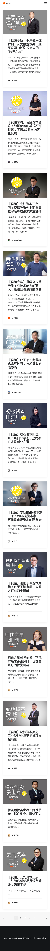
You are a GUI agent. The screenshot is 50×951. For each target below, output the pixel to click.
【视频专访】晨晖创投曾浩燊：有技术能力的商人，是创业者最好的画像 (25, 285)
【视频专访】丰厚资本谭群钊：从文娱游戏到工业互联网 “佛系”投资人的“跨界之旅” (25, 46)
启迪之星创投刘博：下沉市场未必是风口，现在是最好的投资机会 (25, 661)
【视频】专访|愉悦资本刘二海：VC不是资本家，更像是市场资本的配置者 (25, 516)
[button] (45, 3)
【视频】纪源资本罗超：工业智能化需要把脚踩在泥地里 (25, 735)
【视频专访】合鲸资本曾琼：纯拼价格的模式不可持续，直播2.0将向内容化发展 (25, 127)
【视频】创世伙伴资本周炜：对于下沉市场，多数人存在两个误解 (25, 587)
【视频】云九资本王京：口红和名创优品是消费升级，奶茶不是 (25, 880)
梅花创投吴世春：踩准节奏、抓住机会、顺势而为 (25, 812)
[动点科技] (7, 3)
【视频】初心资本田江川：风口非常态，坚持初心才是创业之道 (25, 438)
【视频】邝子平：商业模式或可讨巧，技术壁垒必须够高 (25, 363)
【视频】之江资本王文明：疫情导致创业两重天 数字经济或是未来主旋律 (25, 207)
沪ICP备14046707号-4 (38, 938)
